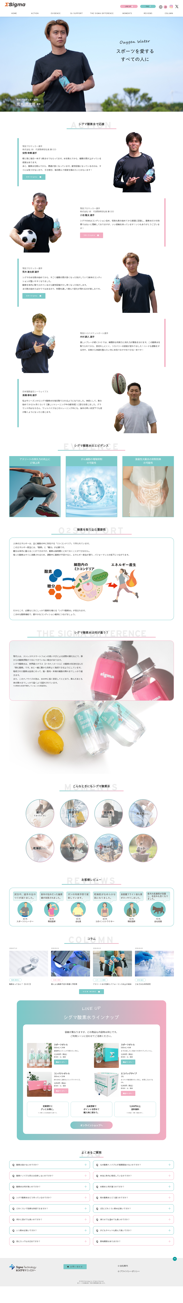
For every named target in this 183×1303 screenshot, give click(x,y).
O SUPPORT (76, 13)
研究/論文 (140, 980)
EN (161, 7)
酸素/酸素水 (15, 980)
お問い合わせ (76, 1267)
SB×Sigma (33, 177)
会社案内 (123, 1265)
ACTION (35, 13)
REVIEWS (148, 13)
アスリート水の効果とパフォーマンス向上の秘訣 (112, 984)
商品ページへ (60, 1062)
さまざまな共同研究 (143, 984)
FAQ (147, 6)
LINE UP (128, 6)
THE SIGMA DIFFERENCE (102, 13)
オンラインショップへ (91, 1125)
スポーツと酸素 (100, 980)
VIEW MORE (90, 992)
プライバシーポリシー (129, 1271)
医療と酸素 (57, 980)
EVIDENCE (56, 13)
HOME (14, 13)
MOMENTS (127, 13)
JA (165, 7)
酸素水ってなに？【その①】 (20, 984)
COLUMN (169, 13)
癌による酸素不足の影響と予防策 (64, 984)
